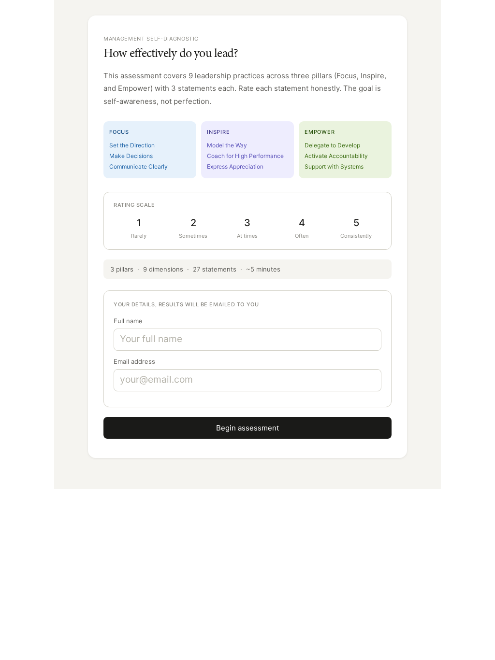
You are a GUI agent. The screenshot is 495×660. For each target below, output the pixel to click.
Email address (134, 361)
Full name (128, 321)
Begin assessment (247, 427)
